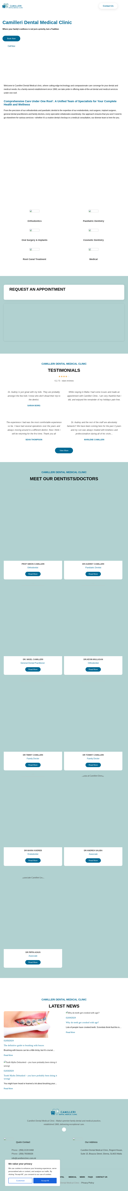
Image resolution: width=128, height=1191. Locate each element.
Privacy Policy (87, 1183)
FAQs (90, 1177)
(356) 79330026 (26, 1154)
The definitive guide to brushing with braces (24, 1045)
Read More (8, 1055)
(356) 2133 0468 (26, 1150)
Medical (93, 259)
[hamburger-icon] (121, 6)
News (82, 1177)
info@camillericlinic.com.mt (24, 1158)
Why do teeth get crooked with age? (82, 1022)
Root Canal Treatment (34, 259)
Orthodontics (35, 221)
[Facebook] (64, 1130)
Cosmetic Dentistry (93, 240)
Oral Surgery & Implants (34, 240)
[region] (32, 1173)
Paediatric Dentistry (93, 221)
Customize (20, 1181)
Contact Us (101, 1177)
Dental (60, 1177)
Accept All (45, 1181)
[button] (61, 1177)
